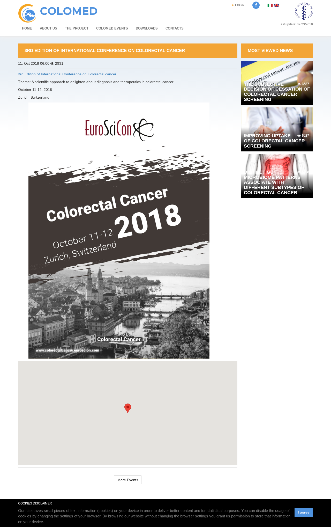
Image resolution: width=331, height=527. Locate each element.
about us (48, 28)
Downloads (147, 28)
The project (76, 28)
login (239, 5)
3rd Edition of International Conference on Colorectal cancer (67, 74)
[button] (127, 408)
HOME (27, 28)
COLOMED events (112, 28)
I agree (304, 512)
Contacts (175, 28)
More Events (127, 480)
